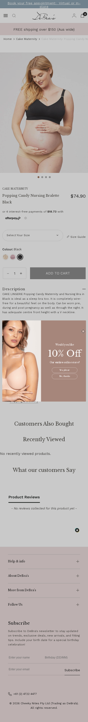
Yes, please (64, 370)
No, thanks (64, 376)
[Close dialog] (83, 331)
